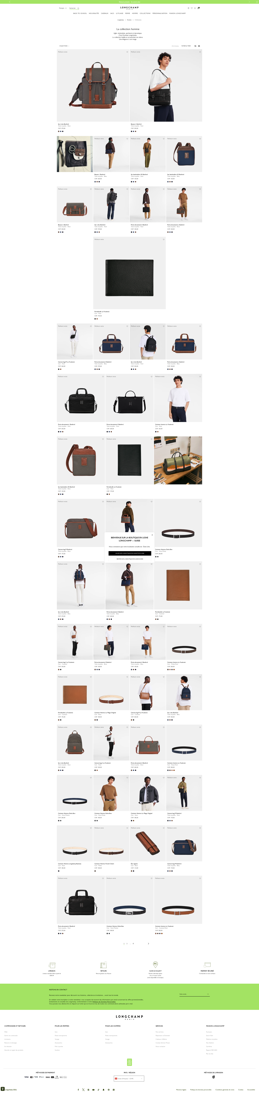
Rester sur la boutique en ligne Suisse (130, 559)
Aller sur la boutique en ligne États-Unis (130, 553)
